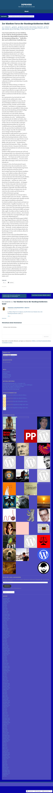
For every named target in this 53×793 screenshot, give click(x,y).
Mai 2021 (5, 676)
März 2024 (5, 627)
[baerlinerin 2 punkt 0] (9, 554)
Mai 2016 (5, 763)
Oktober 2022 (6, 651)
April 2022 (5, 660)
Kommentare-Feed (7, 376)
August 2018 (5, 724)
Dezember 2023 (6, 631)
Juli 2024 (5, 621)
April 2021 (5, 677)
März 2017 (5, 748)
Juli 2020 (5, 690)
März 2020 (5, 696)
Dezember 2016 (6, 753)
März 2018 (5, 731)
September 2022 (6, 653)
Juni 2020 (5, 692)
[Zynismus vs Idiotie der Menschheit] (43, 475)
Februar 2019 (6, 715)
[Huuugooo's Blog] (30, 541)
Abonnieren (7, 586)
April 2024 (5, 625)
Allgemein (22, 26)
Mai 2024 (5, 624)
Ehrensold (31, 28)
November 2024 (6, 615)
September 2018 (6, 722)
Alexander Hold (8, 28)
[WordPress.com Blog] (43, 554)
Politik (30, 26)
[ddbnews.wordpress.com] (30, 462)
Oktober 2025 (6, 599)
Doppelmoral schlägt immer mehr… (21, 404)
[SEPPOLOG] (43, 567)
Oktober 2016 (6, 755)
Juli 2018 (5, 725)
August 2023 (5, 637)
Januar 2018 (5, 734)
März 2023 (5, 644)
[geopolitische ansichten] (9, 462)
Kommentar (46, 336)
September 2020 (6, 688)
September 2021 (6, 670)
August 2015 (5, 774)
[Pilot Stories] (22, 554)
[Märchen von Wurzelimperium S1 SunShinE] (9, 423)
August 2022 (5, 654)
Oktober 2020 (6, 686)
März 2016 (5, 766)
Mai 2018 (5, 728)
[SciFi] (22, 423)
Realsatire (34, 26)
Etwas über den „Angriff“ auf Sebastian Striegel (13, 386)
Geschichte (26, 26)
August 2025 (5, 602)
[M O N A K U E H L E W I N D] (22, 528)
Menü (26, 11)
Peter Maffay (16, 29)
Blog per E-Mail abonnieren (12, 577)
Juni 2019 (5, 709)
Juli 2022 (5, 656)
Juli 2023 (5, 638)
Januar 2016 (5, 768)
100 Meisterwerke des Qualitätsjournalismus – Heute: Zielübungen (17, 385)
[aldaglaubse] (22, 502)
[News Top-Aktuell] (9, 475)
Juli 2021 (5, 673)
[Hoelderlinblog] (9, 541)
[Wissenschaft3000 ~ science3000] (43, 449)
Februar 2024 (6, 628)
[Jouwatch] (43, 436)
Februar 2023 (6, 646)
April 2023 (5, 643)
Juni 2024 (5, 623)
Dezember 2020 (6, 683)
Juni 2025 (5, 605)
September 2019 (6, 705)
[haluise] (9, 488)
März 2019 (5, 714)
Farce (44, 28)
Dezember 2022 (6, 649)
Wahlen (33, 29)
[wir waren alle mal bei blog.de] (30, 488)
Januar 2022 (5, 664)
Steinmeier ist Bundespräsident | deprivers (18, 307)
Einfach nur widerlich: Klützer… (20, 395)
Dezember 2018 (6, 718)
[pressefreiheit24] (43, 528)
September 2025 (6, 601)
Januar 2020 (5, 699)
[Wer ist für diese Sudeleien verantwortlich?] (9, 449)
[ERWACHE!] (43, 502)
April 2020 (5, 695)
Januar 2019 (5, 716)
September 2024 (6, 618)
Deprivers (26, 4)
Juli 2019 (5, 708)
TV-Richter (22, 29)
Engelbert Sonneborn (38, 28)
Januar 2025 (5, 612)
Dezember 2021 (6, 666)
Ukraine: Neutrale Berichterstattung (11, 389)
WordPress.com (6, 377)
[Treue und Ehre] (22, 475)
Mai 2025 (5, 607)
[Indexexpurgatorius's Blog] (9, 528)
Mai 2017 (5, 745)
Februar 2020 (6, 698)
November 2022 (6, 650)
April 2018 (5, 729)
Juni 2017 (5, 744)
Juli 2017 (5, 742)
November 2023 (6, 633)
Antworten (4, 318)
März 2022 (5, 662)
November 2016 (6, 754)
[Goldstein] (43, 423)
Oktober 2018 (6, 721)
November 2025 (6, 598)
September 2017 (6, 740)
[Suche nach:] (8, 592)
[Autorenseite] (43, 541)
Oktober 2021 (6, 669)
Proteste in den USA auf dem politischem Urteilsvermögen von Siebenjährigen (11, 296)
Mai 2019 (5, 711)
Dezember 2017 (6, 735)
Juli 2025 (5, 604)
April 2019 (5, 712)
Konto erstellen (6, 371)
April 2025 (5, 608)
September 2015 (6, 773)
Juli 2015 (5, 776)
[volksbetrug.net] (9, 502)
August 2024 (5, 620)
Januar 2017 (5, 751)
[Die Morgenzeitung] (43, 462)
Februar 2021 (6, 680)
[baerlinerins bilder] (30, 515)
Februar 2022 (6, 663)
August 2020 (5, 689)
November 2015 (6, 771)
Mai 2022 (5, 659)
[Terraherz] (43, 488)
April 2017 (5, 747)
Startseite (4, 16)
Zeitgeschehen (40, 26)
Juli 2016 (5, 760)
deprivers (15, 26)
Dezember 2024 (6, 614)
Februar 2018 (6, 732)
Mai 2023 (5, 641)
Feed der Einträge (7, 374)
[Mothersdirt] (9, 515)
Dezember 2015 (6, 770)
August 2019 (5, 706)
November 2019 (6, 702)
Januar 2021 (5, 682)
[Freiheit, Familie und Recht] (43, 515)
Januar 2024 (5, 630)
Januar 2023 (5, 647)
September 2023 (6, 636)
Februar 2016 (6, 767)
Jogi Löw (12, 29)
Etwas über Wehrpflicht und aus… (20, 401)
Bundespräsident (15, 28)
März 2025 (5, 610)
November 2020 (6, 685)
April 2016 (5, 764)
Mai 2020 (5, 693)
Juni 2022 (5, 657)
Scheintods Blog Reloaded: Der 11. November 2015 (14, 383)
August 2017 (5, 741)
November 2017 (6, 737)
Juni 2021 (5, 675)
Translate (13, 356)
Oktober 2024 (6, 617)
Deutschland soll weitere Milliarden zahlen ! (41, 295)
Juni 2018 (5, 727)
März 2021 (5, 679)
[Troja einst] (22, 449)
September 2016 (6, 757)
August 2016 (5, 758)
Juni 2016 (5, 761)
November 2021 (6, 667)
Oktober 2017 (6, 738)
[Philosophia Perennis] (30, 436)
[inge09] (9, 567)
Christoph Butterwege (24, 28)
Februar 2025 (6, 611)
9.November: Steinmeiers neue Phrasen (11, 387)
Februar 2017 (6, 750)
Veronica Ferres (28, 29)
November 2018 (6, 719)
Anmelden (5, 373)
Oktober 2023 (6, 634)
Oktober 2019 (6, 703)
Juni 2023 (5, 640)
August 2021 (5, 672)
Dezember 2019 (6, 701)
